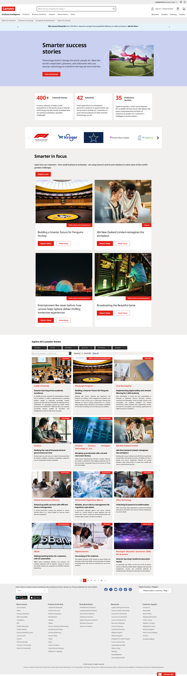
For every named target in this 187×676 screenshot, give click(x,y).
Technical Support (148, 631)
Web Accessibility (22, 618)
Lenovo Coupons (53, 647)
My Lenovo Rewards (118, 625)
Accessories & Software (55, 631)
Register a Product (149, 625)
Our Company (21, 609)
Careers (19, 640)
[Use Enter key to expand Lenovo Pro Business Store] (176, 2)
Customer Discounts (118, 631)
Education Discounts (86, 625)
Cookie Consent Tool (35, 669)
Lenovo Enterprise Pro (118, 622)
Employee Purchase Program (120, 640)
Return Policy (147, 615)
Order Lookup (147, 622)
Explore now (43, 176)
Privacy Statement (78, 589)
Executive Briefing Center (25, 634)
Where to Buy (115, 650)
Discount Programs (86, 628)
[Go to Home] (8, 9)
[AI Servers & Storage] (34, 20)
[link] (178, 9)
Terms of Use (95, 669)
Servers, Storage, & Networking (58, 628)
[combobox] (74, 9)
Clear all (95, 355)
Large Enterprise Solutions (88, 612)
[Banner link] (93, 27)
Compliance (20, 622)
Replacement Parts (149, 628)
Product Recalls (22, 631)
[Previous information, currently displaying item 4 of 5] (17, 28)
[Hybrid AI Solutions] (16, 20)
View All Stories (51, 76)
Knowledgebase (116, 656)
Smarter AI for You (54, 612)
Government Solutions (87, 615)
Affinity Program (116, 637)
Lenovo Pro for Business (119, 618)
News (18, 612)
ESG (18, 625)
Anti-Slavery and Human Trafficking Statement (150, 669)
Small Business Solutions (88, 609)
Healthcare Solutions (86, 618)
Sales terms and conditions (126, 669)
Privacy (26, 669)
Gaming (50, 622)
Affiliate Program (116, 634)
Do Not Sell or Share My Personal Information (56, 669)
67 (101, 582)
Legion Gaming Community (120, 609)
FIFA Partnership (22, 644)
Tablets (50, 625)
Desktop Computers (54, 615)
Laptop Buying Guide (118, 647)
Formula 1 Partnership (24, 647)
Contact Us (146, 609)
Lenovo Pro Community (119, 615)
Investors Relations (23, 615)
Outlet (50, 640)
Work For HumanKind (24, 650)
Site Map (87, 669)
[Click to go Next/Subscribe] (45, 592)
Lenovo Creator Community (120, 612)
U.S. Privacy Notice (77, 669)
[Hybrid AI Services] (71, 20)
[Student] (168, 14)
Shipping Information (150, 618)
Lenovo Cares (21, 637)
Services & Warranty (54, 634)
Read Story (63, 245)
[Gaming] (177, 14)
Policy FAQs (146, 612)
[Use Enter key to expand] (174, 9)
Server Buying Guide (118, 659)
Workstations (52, 618)
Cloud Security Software (56, 650)
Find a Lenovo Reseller (150, 634)
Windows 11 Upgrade (55, 653)
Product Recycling (22, 628)
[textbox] (155, 592)
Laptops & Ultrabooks (55, 609)
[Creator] (186, 14)
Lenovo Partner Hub (118, 644)
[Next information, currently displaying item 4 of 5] (169, 28)
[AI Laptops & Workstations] (55, 20)
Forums (145, 637)
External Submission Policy (109, 669)
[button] (181, 2)
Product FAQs (52, 637)
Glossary (114, 653)
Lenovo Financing (117, 628)
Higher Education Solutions (88, 622)
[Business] (159, 14)
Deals (50, 644)
